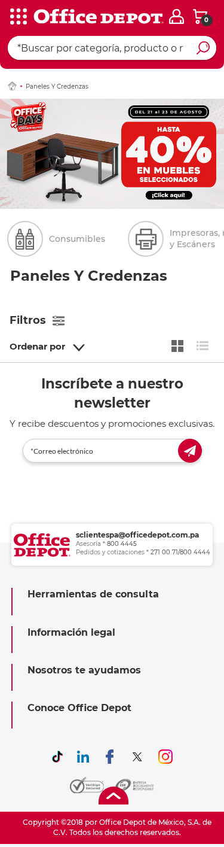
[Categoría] (18, 17)
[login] (176, 16)
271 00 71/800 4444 (180, 552)
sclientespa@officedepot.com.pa (137, 534)
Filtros (28, 320)
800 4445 (122, 544)
